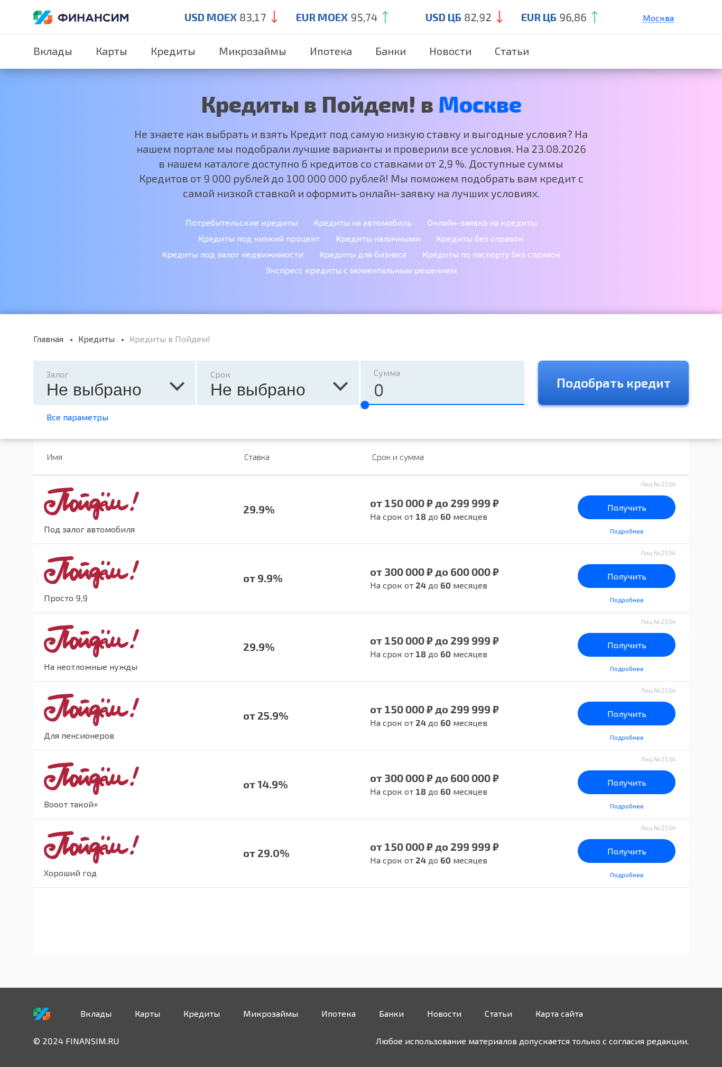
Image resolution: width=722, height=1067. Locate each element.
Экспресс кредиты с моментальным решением (361, 270)
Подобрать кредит (614, 382)
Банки (390, 50)
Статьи (512, 50)
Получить (626, 507)
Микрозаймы (252, 50)
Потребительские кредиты (242, 222)
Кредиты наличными (378, 238)
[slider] (364, 405)
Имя (54, 457)
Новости (450, 50)
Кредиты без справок (480, 238)
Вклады (52, 50)
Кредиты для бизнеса (362, 254)
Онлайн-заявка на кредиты (482, 222)
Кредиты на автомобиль (362, 222)
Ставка (257, 457)
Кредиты (173, 50)
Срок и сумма (398, 457)
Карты (111, 50)
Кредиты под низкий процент (259, 238)
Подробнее (627, 531)
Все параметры (77, 417)
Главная (48, 339)
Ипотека (331, 50)
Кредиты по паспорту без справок (491, 254)
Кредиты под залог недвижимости (232, 254)
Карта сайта (559, 1013)
